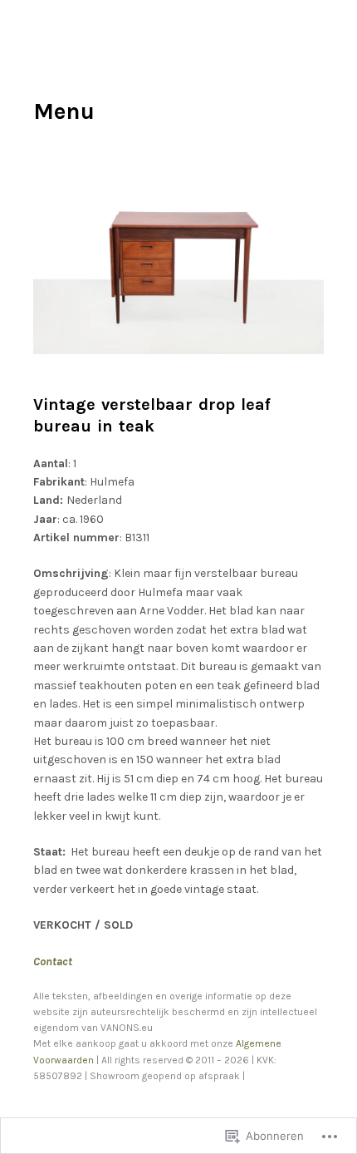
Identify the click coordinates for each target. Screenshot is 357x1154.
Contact (52, 961)
